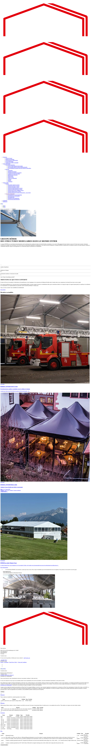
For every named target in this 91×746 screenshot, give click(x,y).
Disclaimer (6, 662)
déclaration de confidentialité (6, 685)
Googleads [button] (2, 712)
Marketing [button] (2, 703)
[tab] (45, 694)
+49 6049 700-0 (3, 660)
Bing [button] (1, 731)
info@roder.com (27, 657)
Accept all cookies (4, 744)
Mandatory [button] (2, 694)
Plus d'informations (4, 567)
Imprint (1, 662)
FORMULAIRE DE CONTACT (7, 675)
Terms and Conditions (22, 662)
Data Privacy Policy (13, 662)
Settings (2, 691)
